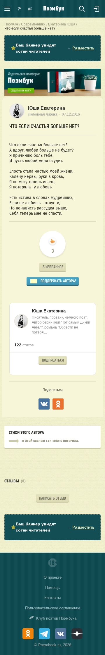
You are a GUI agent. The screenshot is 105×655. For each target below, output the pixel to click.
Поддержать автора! (58, 281)
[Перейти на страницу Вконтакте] (60, 633)
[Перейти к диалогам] (30, 8)
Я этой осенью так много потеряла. (52, 441)
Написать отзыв (52, 498)
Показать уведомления (19, 8)
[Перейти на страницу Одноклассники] (28, 633)
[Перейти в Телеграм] (44, 633)
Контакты (52, 598)
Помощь (52, 587)
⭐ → (52, 48)
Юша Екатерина (46, 108)
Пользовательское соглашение (52, 608)
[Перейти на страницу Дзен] (77, 633)
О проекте (53, 577)
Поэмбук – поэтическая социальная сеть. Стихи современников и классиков (53, 8)
